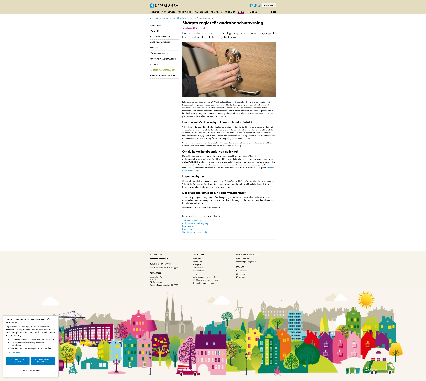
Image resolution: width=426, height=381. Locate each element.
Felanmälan (197, 261)
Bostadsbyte (187, 229)
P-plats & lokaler (200, 12)
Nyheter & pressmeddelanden (173, 18)
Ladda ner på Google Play (246, 261)
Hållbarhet (154, 31)
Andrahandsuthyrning (191, 220)
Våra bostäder (168, 12)
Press (195, 274)
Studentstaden (184, 12)
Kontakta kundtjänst (159, 258)
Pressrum (154, 64)
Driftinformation (199, 267)
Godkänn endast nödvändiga (42, 360)
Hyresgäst (154, 12)
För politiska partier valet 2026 (163, 59)
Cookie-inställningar (30, 370)
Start (151, 18)
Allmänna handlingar (160, 42)
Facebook (243, 270)
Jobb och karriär (199, 270)
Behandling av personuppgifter (204, 277)
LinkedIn (242, 277)
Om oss (241, 12)
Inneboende (187, 226)
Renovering (216, 12)
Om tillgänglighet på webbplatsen (206, 280)
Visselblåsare (155, 48)
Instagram (242, 274)
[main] (213, 135)
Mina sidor (270, 5)
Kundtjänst (230, 12)
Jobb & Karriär (156, 25)
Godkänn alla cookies (17, 360)
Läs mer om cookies (14, 352)
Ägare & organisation (160, 37)
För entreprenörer (158, 53)
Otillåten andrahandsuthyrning (195, 223)
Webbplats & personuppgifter (162, 75)
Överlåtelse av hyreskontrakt (194, 232)
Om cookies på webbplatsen (204, 283)
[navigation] (213, 12)
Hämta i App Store (243, 258)
